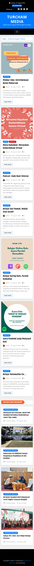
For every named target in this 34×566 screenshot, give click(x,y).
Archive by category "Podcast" (17, 39)
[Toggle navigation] (17, 31)
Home (4, 39)
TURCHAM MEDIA (17, 19)
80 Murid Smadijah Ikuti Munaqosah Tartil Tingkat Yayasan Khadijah (16, 498)
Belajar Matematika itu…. (14, 374)
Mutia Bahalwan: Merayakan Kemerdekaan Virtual (16, 146)
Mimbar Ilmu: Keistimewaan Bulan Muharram (16, 81)
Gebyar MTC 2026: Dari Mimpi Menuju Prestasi (17, 537)
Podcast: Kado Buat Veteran (16, 176)
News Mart (12, 563)
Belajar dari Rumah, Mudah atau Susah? (15, 210)
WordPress (26, 561)
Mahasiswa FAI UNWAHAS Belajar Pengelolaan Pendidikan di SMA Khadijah (15, 456)
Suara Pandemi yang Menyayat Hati (17, 340)
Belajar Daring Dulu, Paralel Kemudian (15, 277)
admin (7, 87)
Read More (7, 102)
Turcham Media (10, 421)
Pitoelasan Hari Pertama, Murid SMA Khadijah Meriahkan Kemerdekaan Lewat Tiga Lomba (16, 415)
